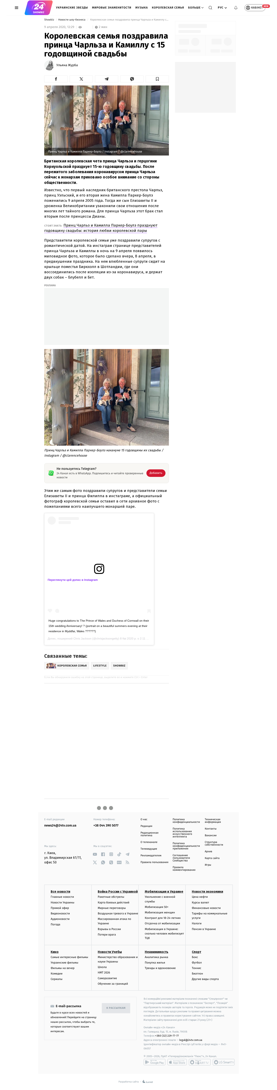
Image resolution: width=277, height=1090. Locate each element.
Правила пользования (154, 862)
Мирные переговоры (112, 908)
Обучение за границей (113, 983)
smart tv (200, 1062)
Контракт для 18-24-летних (163, 918)
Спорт (196, 952)
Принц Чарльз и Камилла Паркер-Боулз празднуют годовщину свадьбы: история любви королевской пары (100, 228)
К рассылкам (116, 1008)
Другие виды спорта (205, 979)
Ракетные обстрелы (111, 897)
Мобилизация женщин (160, 912)
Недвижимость (156, 952)
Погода (55, 924)
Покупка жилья (155, 962)
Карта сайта (212, 858)
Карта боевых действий (113, 902)
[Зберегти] (157, 79)
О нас (144, 819)
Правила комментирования (184, 868)
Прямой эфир (60, 908)
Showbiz (49, 19)
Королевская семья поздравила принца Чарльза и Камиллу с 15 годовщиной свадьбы (129, 19)
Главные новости (62, 897)
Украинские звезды (72, 7)
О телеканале (149, 842)
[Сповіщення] (236, 8)
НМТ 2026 (104, 972)
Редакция (146, 826)
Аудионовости (60, 919)
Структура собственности (214, 843)
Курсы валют (200, 902)
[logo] (38, 7)
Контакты (211, 828)
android (154, 1062)
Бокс (195, 957)
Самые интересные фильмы (69, 957)
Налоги (197, 923)
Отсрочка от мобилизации (162, 923)
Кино (55, 952)
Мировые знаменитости (111, 7)
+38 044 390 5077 (105, 825)
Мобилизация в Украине (164, 891)
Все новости (60, 891)
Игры (208, 865)
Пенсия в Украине (204, 929)
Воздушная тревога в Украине (118, 913)
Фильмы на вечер (62, 968)
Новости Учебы (110, 952)
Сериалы (56, 979)
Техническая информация (213, 820)
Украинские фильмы (64, 962)
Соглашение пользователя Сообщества (181, 858)
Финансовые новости (206, 908)
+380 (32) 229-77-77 (167, 1035)
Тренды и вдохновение (160, 968)
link (95, 854)
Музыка (141, 7)
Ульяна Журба (67, 65)
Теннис (196, 968)
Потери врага (107, 934)
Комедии (56, 973)
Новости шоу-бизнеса (72, 19)
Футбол (197, 962)
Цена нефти (200, 897)
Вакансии (211, 835)
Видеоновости (60, 913)
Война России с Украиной (118, 891)
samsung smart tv (224, 1062)
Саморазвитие (107, 978)
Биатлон (197, 973)
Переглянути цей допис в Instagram (73, 579)
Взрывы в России (109, 929)
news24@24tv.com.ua (60, 825)
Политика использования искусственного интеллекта (182, 832)
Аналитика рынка (156, 957)
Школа (102, 967)
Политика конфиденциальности (186, 820)
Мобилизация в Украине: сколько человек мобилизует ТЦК (164, 933)
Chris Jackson (82, 638)
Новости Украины (62, 902)
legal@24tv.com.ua (190, 1039)
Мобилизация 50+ (156, 907)
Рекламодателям (151, 855)
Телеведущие (149, 849)
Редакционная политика (149, 834)
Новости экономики (207, 891)
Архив (208, 851)
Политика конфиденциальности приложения (186, 846)
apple (177, 1062)
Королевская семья (168, 7)
